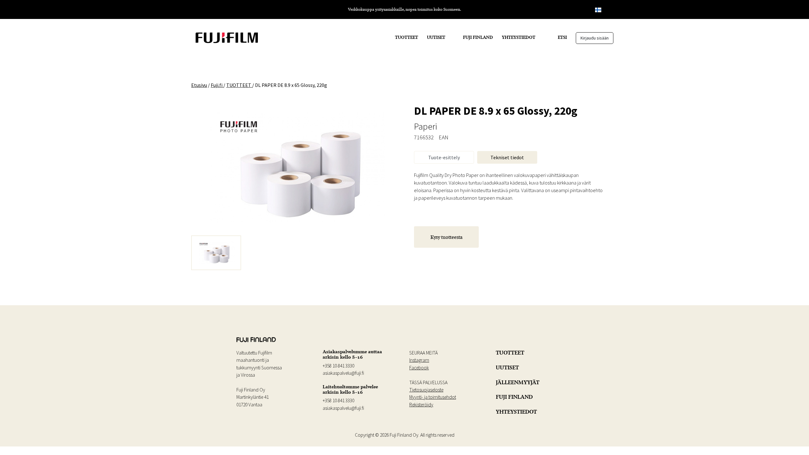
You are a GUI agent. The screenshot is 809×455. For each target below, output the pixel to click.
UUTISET (436, 37)
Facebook (419, 368)
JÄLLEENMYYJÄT (517, 382)
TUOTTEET (406, 37)
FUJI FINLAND (478, 37)
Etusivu (199, 85)
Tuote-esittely (444, 157)
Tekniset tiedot (507, 157)
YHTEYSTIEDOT (518, 37)
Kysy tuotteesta (446, 237)
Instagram (419, 360)
